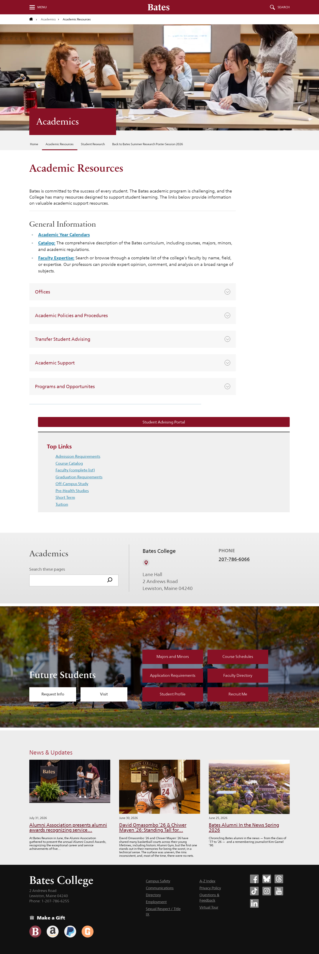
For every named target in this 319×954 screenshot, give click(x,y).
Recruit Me (238, 694)
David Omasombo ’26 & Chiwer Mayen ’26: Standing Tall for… (152, 827)
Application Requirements (172, 675)
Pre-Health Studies (72, 490)
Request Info (52, 694)
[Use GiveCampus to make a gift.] (88, 932)
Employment (156, 902)
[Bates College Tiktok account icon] (254, 891)
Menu (42, 7)
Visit (104, 694)
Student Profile (173, 694)
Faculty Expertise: (56, 257)
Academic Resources (60, 144)
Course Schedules (237, 656)
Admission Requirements (78, 456)
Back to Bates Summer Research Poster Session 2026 (147, 144)
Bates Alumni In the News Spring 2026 (244, 827)
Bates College (61, 880)
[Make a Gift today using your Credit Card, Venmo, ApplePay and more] (35, 932)
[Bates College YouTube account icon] (279, 891)
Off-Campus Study (72, 483)
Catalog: (46, 243)
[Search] (110, 580)
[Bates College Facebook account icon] (254, 879)
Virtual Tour (208, 907)
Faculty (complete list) (75, 470)
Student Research (93, 144)
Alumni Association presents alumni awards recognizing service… (68, 827)
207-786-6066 (234, 559)
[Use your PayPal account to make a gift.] (70, 932)
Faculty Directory (237, 675)
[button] (132, 291)
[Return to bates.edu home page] (33, 19)
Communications (160, 888)
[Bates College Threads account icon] (279, 879)
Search (284, 7)
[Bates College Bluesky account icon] (266, 879)
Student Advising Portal (164, 422)
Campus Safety (158, 881)
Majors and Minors (172, 656)
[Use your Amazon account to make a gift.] (53, 932)
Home (34, 144)
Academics (48, 19)
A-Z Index (207, 881)
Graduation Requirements (79, 477)
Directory (153, 895)
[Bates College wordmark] (158, 7)
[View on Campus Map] (146, 562)
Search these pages (47, 569)
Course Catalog (69, 463)
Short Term (65, 497)
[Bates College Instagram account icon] (266, 891)
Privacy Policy (210, 888)
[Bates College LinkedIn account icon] (254, 903)
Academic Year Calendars (64, 234)
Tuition (62, 504)
